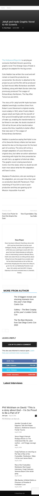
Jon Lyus (4, 415)
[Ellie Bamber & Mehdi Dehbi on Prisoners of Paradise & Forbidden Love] (7, 483)
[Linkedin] (19, 36)
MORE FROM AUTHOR (16, 290)
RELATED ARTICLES (15, 286)
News (8, 8)
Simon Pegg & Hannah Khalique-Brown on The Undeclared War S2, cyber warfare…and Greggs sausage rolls (25, 441)
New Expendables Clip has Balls (29, 215)
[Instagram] (19, 276)
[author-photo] (19, 237)
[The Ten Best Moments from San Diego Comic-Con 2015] (7, 322)
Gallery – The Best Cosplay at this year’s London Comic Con (25, 312)
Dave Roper (7, 28)
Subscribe (31, 374)
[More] (34, 36)
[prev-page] (3, 330)
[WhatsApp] (14, 36)
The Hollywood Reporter (11, 60)
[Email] (29, 36)
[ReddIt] (24, 36)
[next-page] (7, 330)
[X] (9, 36)
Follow (32, 365)
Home (3, 8)
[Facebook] (4, 36)
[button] (3, 3)
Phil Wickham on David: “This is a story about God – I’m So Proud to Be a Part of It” (19, 410)
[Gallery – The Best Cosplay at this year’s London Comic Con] (7, 312)
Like (34, 360)
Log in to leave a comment (19, 344)
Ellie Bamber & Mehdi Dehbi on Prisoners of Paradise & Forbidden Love (25, 482)
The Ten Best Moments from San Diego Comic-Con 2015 (25, 322)
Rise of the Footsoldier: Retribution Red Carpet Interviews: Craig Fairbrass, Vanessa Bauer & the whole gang (24, 469)
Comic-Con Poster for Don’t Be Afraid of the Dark (10, 216)
